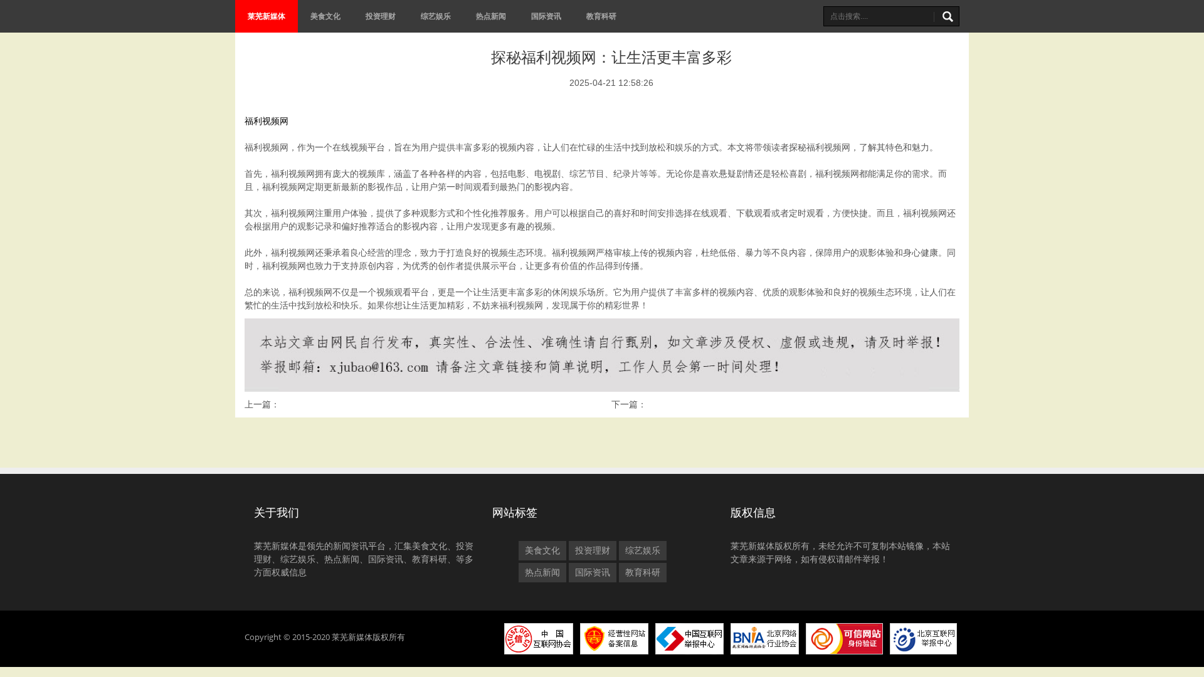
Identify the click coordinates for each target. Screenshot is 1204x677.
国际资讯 (546, 16)
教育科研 (601, 16)
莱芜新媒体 (266, 16)
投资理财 (381, 16)
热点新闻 (491, 16)
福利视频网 (266, 121)
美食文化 (325, 16)
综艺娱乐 (436, 16)
